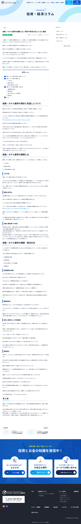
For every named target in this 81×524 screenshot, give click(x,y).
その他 (57, 41)
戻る (5, 27)
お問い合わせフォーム (66, 472)
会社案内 (62, 2)
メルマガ (69, 3)
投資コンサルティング (65, 497)
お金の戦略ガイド (64, 495)
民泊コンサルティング (65, 499)
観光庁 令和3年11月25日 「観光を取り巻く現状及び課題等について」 (17, 208)
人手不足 (10, 81)
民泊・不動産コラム (60, 37)
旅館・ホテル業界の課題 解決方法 (14, 87)
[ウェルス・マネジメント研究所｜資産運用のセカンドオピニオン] (8, 2)
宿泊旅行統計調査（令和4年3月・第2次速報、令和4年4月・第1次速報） (18, 119)
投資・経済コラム (60, 34)
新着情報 (57, 2)
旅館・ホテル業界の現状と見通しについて (16, 76)
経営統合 (10, 95)
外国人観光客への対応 (13, 85)
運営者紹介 (41, 495)
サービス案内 (38, 2)
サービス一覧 (63, 493)
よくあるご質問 (74, 507)
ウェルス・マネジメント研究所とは (47, 493)
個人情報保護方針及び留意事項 (72, 518)
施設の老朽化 (11, 83)
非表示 (27, 72)
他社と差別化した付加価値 (14, 93)
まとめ (7, 97)
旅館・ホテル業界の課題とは (13, 78)
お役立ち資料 (63, 501)
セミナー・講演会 (50, 2)
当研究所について (30, 2)
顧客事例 (43, 2)
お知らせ (58, 31)
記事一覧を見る (67, 46)
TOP (32, 491)
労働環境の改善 (11, 89)
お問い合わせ (77, 3)
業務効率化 (10, 91)
